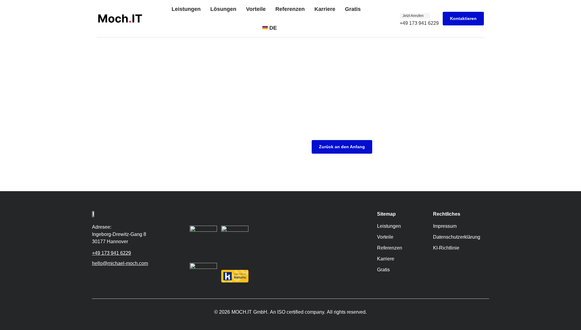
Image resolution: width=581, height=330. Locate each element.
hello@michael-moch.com (120, 263)
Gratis (353, 9)
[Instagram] (104, 276)
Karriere (324, 9)
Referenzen (290, 9)
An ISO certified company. (297, 312)
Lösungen (223, 9)
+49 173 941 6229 (111, 253)
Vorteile (256, 9)
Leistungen (186, 9)
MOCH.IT (241, 312)
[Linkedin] (113, 276)
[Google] (95, 276)
